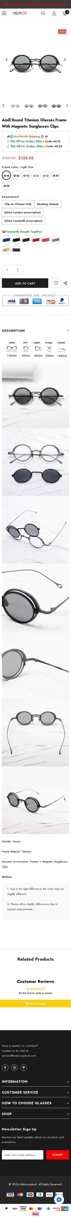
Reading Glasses (48, 204)
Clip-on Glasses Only (17, 204)
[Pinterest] (23, 1067)
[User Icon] (54, 13)
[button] (59, 1200)
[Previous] (6, 60)
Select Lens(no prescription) (22, 212)
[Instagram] (14, 1067)
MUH (18, 13)
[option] (35, 60)
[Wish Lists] (56, 283)
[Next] (64, 60)
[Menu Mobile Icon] (4, 13)
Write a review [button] (35, 1003)
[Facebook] (5, 1067)
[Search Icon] (43, 13)
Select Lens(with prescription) (23, 221)
